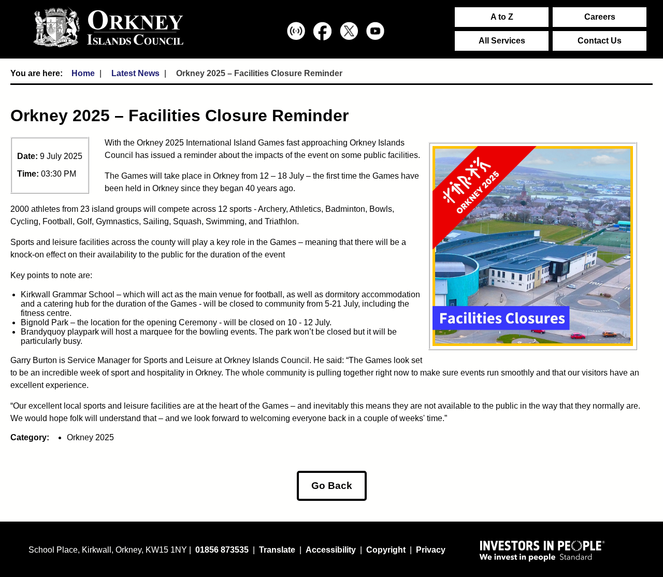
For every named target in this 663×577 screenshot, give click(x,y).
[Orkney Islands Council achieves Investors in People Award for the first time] (542, 551)
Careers (599, 16)
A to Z (502, 16)
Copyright (386, 549)
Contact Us (600, 40)
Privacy (430, 549)
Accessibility (331, 549)
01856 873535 (222, 549)
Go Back (331, 485)
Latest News (135, 73)
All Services (502, 40)
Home (83, 73)
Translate (277, 549)
